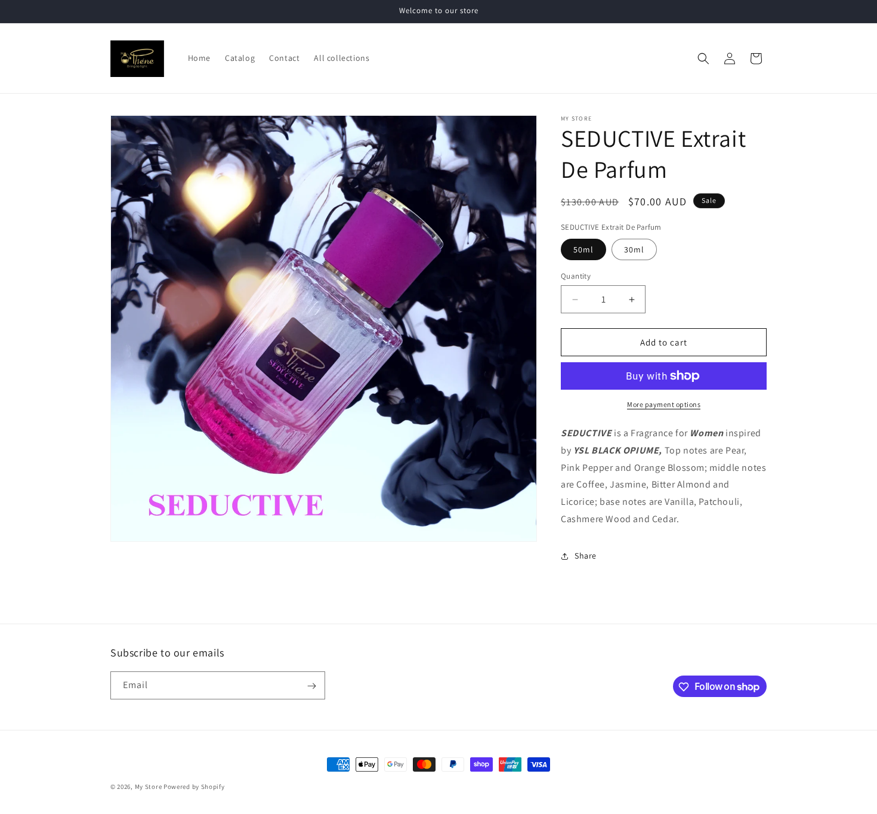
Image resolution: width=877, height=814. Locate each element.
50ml (583, 249)
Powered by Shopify (194, 786)
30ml (634, 249)
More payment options (663, 404)
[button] (703, 58)
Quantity (576, 276)
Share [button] (586, 555)
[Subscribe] (311, 686)
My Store (148, 786)
